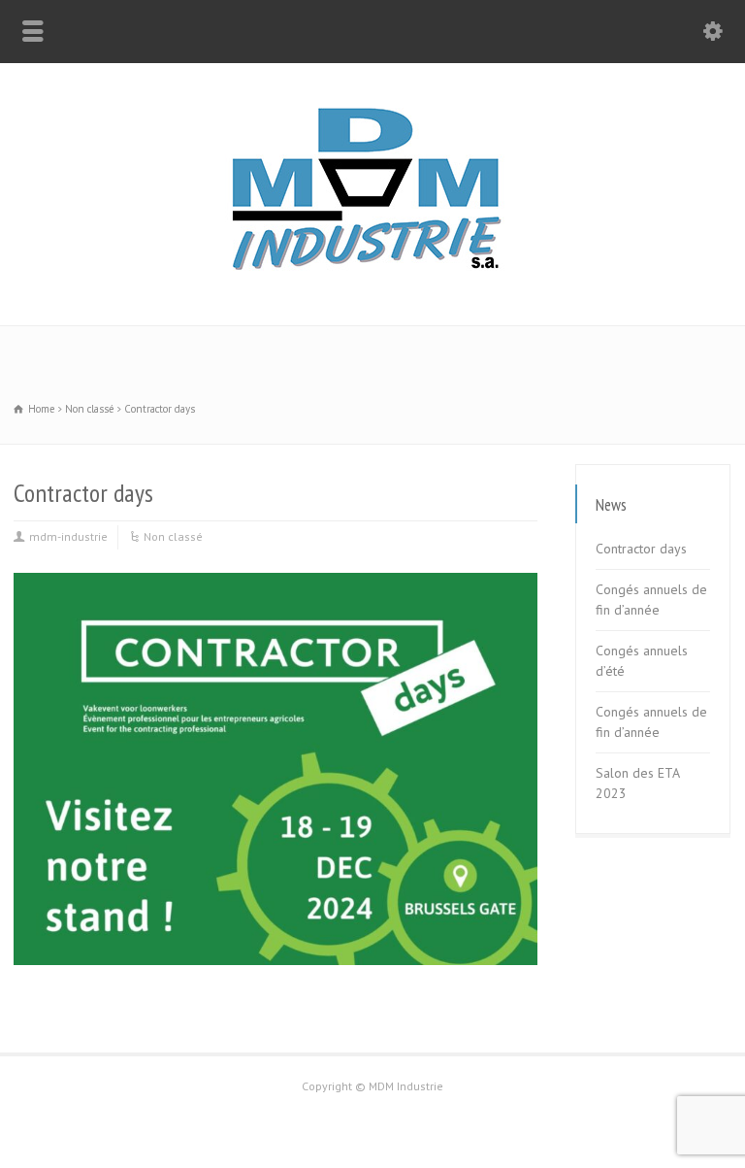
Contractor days (641, 548)
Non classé (173, 536)
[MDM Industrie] (372, 284)
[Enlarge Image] (275, 574)
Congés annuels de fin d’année (651, 599)
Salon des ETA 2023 (637, 783)
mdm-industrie (68, 536)
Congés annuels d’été (642, 661)
